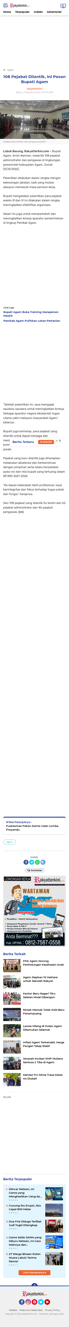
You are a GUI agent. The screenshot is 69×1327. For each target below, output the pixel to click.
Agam (9, 842)
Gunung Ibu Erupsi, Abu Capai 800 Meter (25, 1207)
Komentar (36, 870)
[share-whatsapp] (37, 862)
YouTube (49, 1306)
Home (7, 11)
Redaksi (13, 1310)
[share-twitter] (31, 862)
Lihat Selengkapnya (34, 1272)
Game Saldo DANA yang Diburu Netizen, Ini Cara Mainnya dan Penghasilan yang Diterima (25, 1241)
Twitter (42, 1306)
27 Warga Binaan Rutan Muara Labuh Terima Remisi (25, 1257)
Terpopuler (22, 11)
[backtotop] (34, 1286)
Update (47, 442)
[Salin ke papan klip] (43, 862)
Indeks (38, 11)
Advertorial (54, 11)
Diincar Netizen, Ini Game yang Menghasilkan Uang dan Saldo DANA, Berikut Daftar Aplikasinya (25, 1192)
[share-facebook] (26, 862)
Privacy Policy (52, 1310)
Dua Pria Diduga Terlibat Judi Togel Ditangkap (25, 1223)
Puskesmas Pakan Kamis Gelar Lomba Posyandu (32, 827)
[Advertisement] (34, 39)
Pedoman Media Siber (31, 1310)
